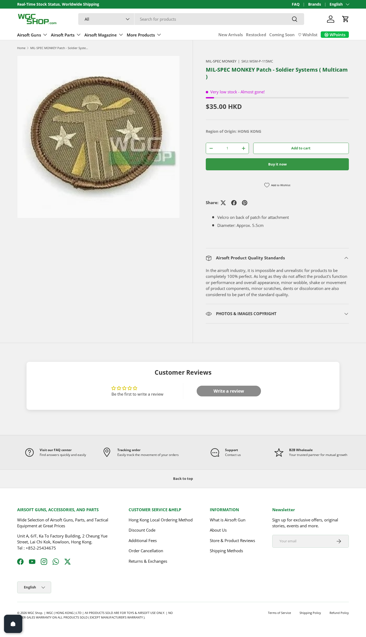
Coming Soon (282, 34)
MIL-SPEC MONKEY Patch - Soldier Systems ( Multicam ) (60, 48)
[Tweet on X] (223, 202)
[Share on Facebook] (234, 202)
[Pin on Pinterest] (244, 202)
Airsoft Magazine (100, 35)
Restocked (256, 34)
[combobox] (191, 19)
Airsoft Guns (29, 35)
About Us (218, 530)
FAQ (296, 4)
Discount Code (142, 530)
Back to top (183, 478)
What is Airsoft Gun (227, 519)
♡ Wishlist (308, 34)
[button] (346, 19)
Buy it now (277, 164)
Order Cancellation (146, 550)
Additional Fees (143, 540)
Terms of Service (279, 613)
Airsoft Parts (62, 35)
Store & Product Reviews (232, 540)
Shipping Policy (310, 613)
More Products (141, 35)
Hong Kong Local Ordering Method (161, 519)
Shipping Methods (226, 550)
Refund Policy (339, 613)
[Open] (13, 624)
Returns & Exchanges (148, 561)
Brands (314, 4)
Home (21, 48)
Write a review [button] (229, 391)
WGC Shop (35, 613)
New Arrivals (230, 34)
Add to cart (301, 148)
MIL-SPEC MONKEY (221, 61)
